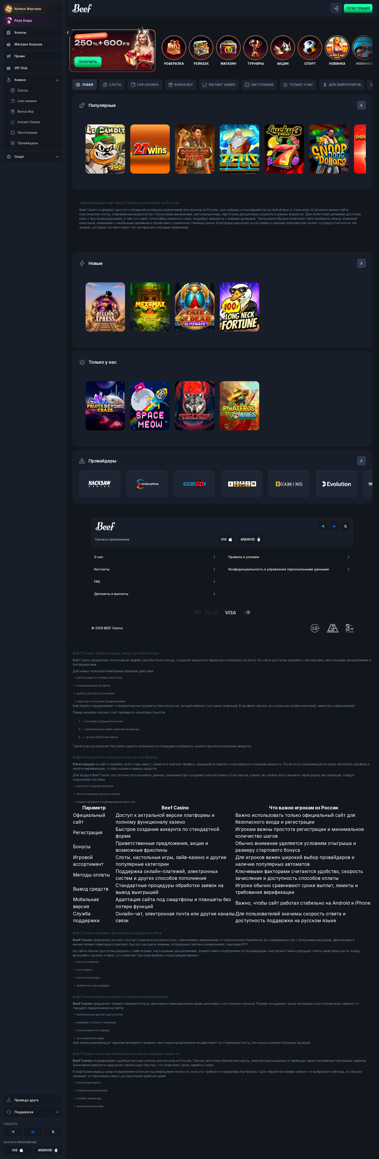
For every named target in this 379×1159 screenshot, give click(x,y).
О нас (98, 557)
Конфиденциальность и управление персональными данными (278, 569)
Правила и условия (243, 557)
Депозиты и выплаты (111, 594)
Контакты (101, 569)
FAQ (97, 581)
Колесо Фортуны (27, 9)
